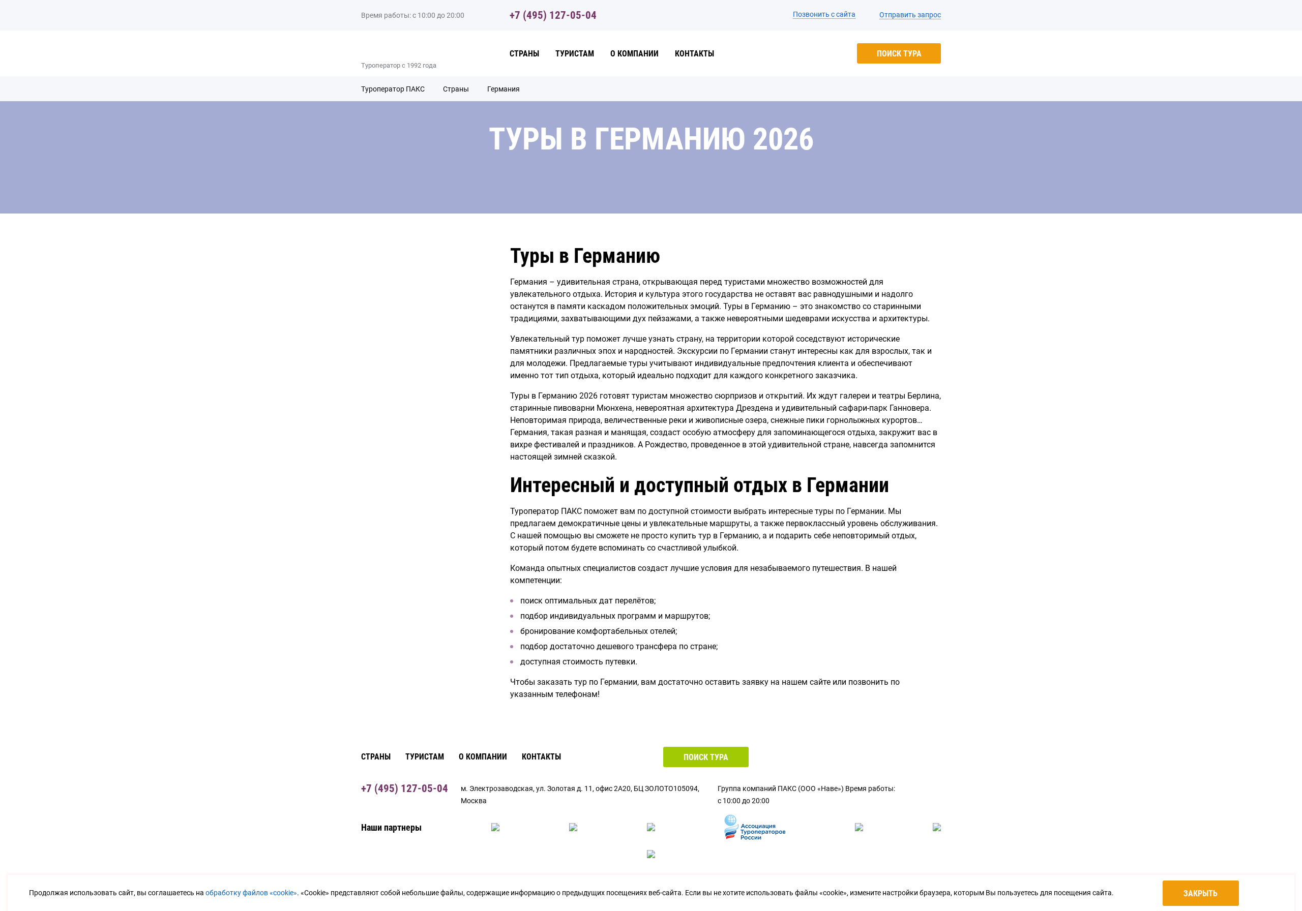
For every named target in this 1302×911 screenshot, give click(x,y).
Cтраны (524, 53)
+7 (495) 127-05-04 (553, 15)
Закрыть (1200, 893)
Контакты (694, 53)
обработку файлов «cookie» (251, 893)
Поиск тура (899, 53)
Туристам (574, 53)
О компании (634, 53)
